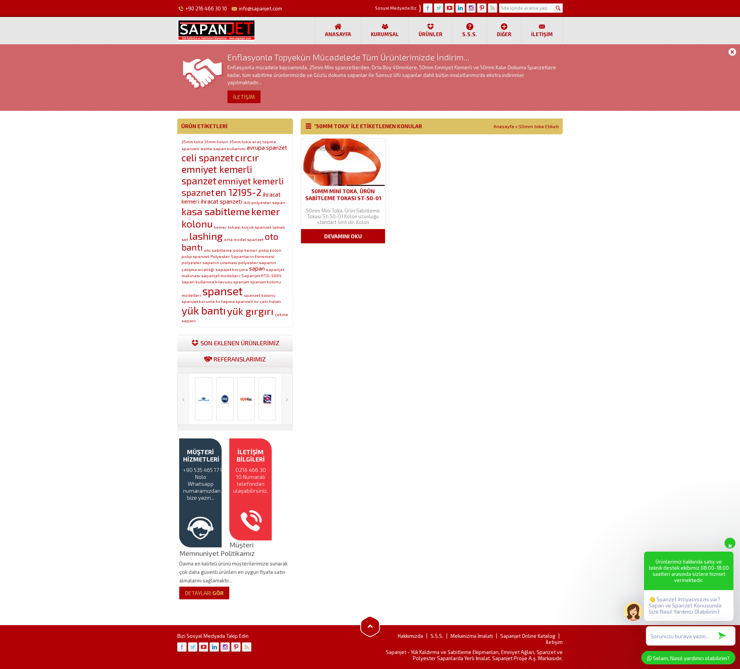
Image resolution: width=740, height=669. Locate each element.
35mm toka (240, 141)
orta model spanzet (244, 239)
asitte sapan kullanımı (223, 148)
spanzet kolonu (260, 295)
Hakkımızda (410, 636)
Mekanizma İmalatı (472, 636)
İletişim (542, 34)
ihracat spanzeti (221, 201)
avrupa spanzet (267, 147)
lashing (206, 235)
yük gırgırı (250, 310)
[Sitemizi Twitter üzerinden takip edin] (438, 8)
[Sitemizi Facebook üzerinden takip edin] (427, 8)
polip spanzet (195, 256)
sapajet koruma (231, 269)
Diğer (504, 34)
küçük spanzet (256, 226)
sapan (257, 268)
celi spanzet (208, 157)
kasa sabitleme (216, 211)
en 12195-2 (238, 192)
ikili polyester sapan (264, 202)
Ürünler (430, 34)
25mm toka (192, 141)
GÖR (204, 593)
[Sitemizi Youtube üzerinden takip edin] (449, 8)
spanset (222, 291)
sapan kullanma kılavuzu (207, 281)
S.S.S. (469, 34)
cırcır (247, 157)
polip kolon (270, 250)
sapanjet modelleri (220, 275)
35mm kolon (216, 141)
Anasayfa (338, 34)
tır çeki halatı (267, 301)
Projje (520, 658)
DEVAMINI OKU (343, 236)
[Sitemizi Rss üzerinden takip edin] (492, 8)
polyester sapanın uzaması (209, 262)
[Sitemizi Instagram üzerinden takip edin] (471, 8)
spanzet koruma (198, 301)
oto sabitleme (218, 250)
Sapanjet (396, 652)
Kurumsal (385, 34)
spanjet (241, 281)
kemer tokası (227, 226)
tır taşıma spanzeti (234, 301)
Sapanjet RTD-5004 (261, 275)
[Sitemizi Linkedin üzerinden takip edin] (460, 8)
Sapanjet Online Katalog (527, 636)
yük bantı (204, 310)
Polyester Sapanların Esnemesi (242, 256)
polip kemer (245, 250)
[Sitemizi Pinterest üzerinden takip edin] (481, 8)
